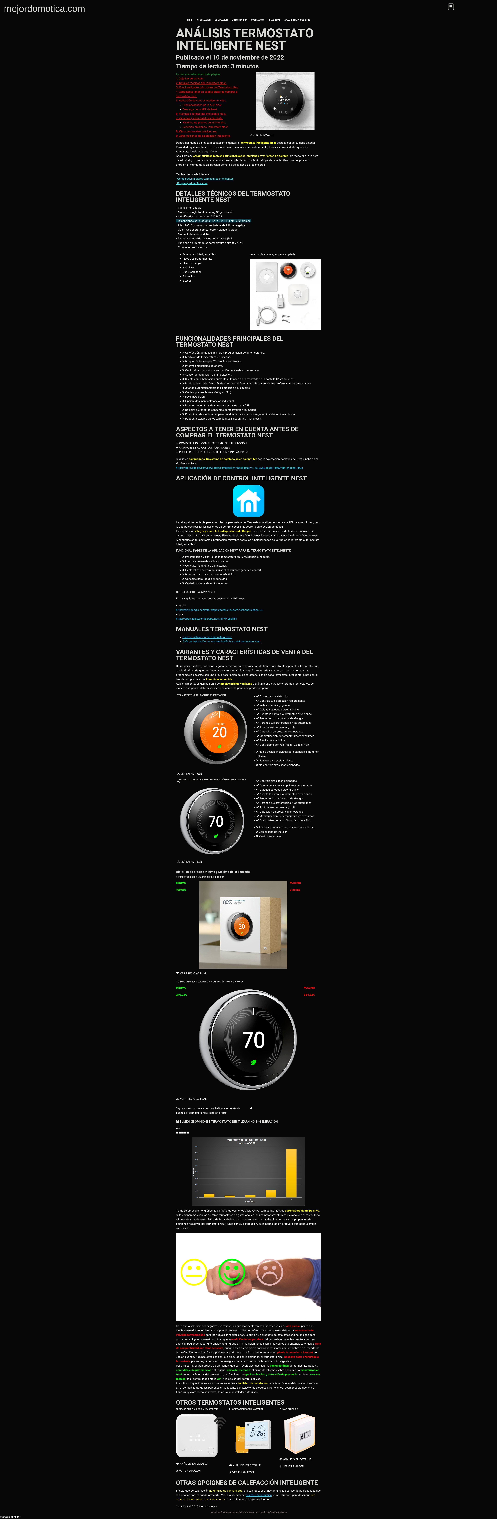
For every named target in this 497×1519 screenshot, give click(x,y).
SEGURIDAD (275, 20)
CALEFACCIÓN (258, 20)
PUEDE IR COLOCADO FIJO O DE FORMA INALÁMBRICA (213, 452)
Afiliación (272, 1512)
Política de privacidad (231, 1512)
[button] (451, 6)
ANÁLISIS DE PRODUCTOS (297, 20)
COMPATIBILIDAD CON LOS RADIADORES (204, 447)
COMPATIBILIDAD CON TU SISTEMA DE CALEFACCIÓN (213, 443)
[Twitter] (251, 1108)
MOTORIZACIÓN (239, 20)
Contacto (282, 1512)
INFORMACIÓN (203, 20)
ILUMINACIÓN (221, 20)
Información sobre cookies (255, 1512)
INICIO (190, 20)
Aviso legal (215, 1512)
